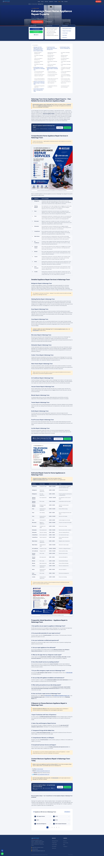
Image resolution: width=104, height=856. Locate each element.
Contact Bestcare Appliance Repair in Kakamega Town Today (39, 90)
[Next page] (59, 827)
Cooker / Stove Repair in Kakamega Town (38, 59)
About (42, 1)
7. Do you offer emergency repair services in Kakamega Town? (65, 75)
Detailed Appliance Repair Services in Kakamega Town (65, 48)
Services (46, 1)
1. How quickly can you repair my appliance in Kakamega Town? (66, 68)
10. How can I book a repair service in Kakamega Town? (65, 79)
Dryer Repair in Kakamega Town (65, 53)
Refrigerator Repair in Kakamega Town (37, 53)
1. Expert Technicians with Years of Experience (52, 82)
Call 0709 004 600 (38, 21)
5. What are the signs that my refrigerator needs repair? (39, 75)
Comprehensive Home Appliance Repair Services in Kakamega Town (52, 48)
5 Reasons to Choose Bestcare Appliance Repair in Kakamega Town (39, 83)
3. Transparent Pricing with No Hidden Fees (39, 86)
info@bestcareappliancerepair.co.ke (61, 695)
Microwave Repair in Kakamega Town (51, 56)
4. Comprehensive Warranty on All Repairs (52, 86)
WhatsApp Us (49, 21)
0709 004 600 (37, 28)
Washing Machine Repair (67, 28)
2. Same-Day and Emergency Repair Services (66, 82)
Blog (62, 1)
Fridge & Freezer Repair (66, 30)
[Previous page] (45, 827)
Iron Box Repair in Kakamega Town (65, 65)
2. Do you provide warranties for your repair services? (39, 72)
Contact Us (65, 846)
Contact (66, 1)
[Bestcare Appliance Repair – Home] (6, 1)
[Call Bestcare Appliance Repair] (2, 850)
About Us (65, 840)
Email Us (36, 34)
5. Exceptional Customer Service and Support (65, 86)
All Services (54, 848)
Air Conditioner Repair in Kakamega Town (65, 59)
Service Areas (65, 842)
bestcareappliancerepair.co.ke (43, 774)
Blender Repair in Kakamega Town (52, 62)
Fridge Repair (54, 842)
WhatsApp (68, 127)
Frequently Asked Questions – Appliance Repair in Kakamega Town (52, 68)
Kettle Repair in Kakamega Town (38, 65)
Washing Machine (55, 840)
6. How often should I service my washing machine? (52, 75)
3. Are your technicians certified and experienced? (52, 72)
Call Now (60, 127)
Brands (55, 1)
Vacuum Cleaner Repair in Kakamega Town (38, 62)
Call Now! (99, 1)
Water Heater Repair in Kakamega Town (51, 59)
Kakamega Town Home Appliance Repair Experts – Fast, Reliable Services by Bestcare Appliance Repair (38, 49)
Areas (59, 1)
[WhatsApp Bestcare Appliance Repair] (2, 853)
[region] (52, 236)
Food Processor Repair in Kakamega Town (52, 65)
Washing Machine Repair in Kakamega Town (52, 53)
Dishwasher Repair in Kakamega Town (64, 56)
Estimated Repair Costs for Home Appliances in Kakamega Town (39, 68)
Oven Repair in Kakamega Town (38, 56)
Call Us (60, 787)
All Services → (65, 37)
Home (39, 1)
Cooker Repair (54, 844)
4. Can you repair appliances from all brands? (66, 72)
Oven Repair (64, 35)
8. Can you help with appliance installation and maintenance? (39, 79)
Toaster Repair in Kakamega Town (65, 62)
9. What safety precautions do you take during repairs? (53, 79)
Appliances (51, 1)
